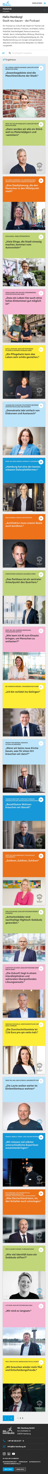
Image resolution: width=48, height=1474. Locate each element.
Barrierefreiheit (10, 1462)
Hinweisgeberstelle (12, 1463)
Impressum (23, 1462)
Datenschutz (34, 1462)
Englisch (20, 1469)
